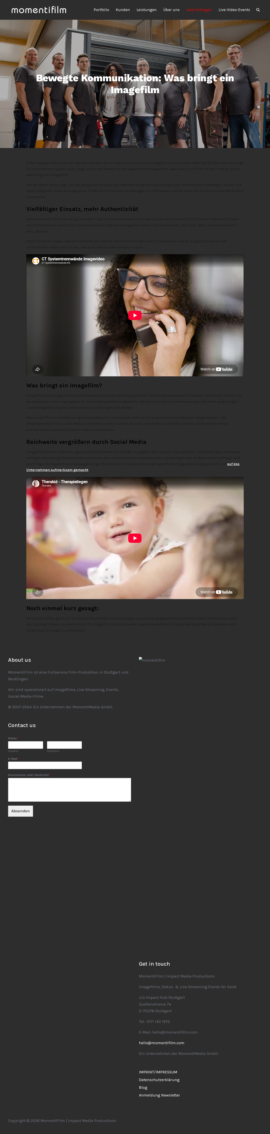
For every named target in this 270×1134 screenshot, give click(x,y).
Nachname (53, 751)
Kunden (123, 9)
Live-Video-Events (234, 9)
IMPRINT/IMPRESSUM (158, 1072)
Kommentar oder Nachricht (29, 775)
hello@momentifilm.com (161, 1043)
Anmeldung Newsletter (159, 1095)
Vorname (13, 751)
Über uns (171, 9)
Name (13, 738)
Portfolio (101, 9)
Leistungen (147, 9)
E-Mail (13, 759)
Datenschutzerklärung (159, 1080)
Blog (143, 1087)
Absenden (20, 811)
